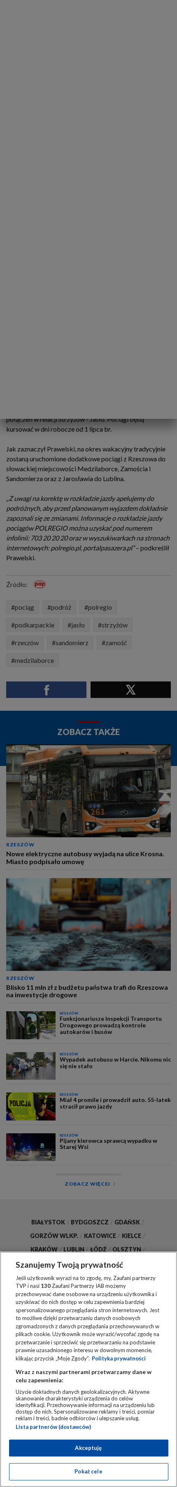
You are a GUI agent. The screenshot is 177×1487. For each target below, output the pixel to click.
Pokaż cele (88, 1471)
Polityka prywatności (119, 1358)
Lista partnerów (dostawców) (53, 1427)
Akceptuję (88, 1448)
